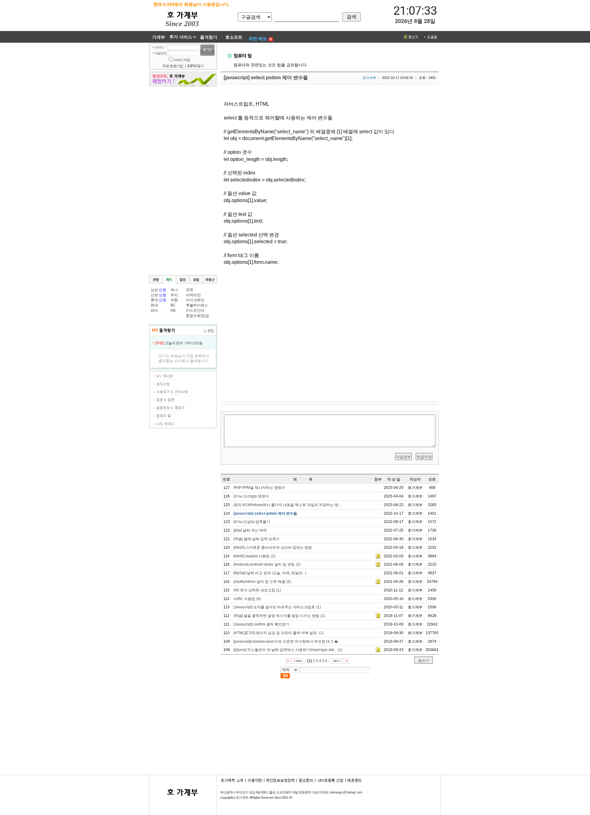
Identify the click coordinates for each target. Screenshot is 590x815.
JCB (189, 290)
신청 (162, 290)
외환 (174, 300)
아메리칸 (193, 295)
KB (173, 310)
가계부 (158, 37)
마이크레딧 (195, 300)
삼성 (154, 290)
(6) (247, 599)
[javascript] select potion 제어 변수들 (266, 77)
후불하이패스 (197, 305)
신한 (154, 295)
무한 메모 (258, 38)
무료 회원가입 (172, 66)
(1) (254, 556)
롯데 (154, 300)
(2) (267, 564)
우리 (174, 295)
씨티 (154, 310)
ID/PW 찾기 (195, 66)
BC (173, 305)
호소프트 (233, 37)
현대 (154, 305)
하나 (174, 290)
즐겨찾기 (208, 37)
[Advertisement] (490, 135)
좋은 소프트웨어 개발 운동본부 (290, 792)
